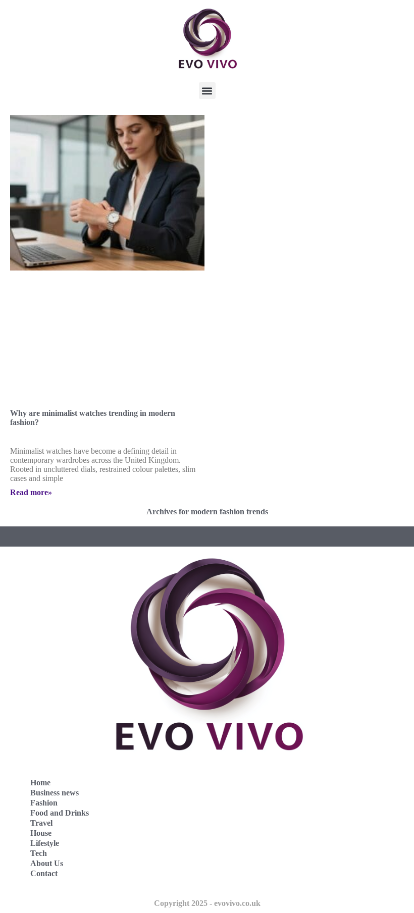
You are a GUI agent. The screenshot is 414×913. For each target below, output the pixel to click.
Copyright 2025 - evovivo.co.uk (207, 903)
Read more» (31, 492)
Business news (54, 792)
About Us (46, 863)
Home (40, 782)
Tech (38, 853)
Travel (41, 823)
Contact (44, 873)
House (40, 833)
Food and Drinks (59, 813)
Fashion (44, 802)
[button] (207, 90)
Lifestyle (44, 843)
